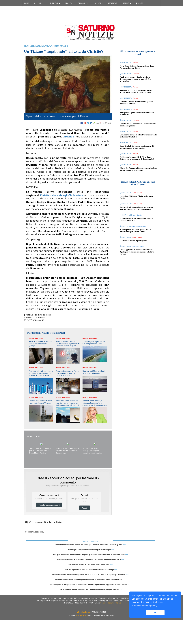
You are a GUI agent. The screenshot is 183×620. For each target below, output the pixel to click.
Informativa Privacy (84, 612)
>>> (124, 544)
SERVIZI (126, 3)
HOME (26, 3)
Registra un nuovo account (49, 505)
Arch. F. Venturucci (82, 615)
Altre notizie (60, 45)
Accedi (140, 3)
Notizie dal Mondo (38, 45)
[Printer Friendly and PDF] (102, 123)
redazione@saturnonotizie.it (110, 603)
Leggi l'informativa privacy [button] (144, 606)
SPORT (68, 3)
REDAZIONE (112, 3)
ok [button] (155, 613)
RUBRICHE (54, 3)
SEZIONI (39, 3)
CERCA (98, 3)
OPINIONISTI (83, 3)
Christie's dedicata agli (61, 195)
